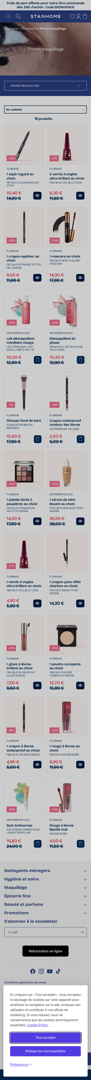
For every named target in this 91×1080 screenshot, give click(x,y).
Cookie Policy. (38, 1025)
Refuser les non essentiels (45, 1051)
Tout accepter (46, 1037)
